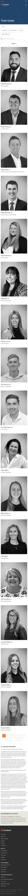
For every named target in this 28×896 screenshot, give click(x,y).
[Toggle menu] (26, 5)
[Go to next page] (20, 739)
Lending (21, 30)
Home (3, 26)
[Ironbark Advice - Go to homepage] (5, 5)
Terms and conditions (5, 891)
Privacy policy (20, 890)
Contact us (3, 845)
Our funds (3, 881)
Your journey (4, 853)
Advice (2, 848)
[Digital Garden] (1, 893)
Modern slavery (13, 890)
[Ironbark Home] (7, 830)
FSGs (8, 890)
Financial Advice (13, 30)
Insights (3, 841)
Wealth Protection (6, 34)
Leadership (4, 30)
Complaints (3, 890)
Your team (3, 855)
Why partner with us (6, 865)
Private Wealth (4, 862)
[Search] (26, 1)
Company (3, 834)
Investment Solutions (6, 874)
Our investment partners (7, 879)
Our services (4, 850)
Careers (3, 843)
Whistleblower (14, 891)
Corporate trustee (5, 883)
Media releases (4, 838)
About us (3, 836)
